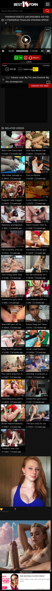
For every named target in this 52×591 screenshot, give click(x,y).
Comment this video (40, 85)
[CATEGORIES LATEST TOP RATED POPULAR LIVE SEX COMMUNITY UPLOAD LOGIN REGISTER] (48, 4)
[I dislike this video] (25, 57)
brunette (41, 77)
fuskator (14, 77)
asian (21, 77)
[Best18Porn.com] (26, 4)
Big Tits (28, 77)
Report (36, 57)
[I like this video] (18, 57)
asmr (34, 77)
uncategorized (16, 81)
